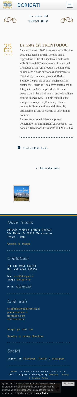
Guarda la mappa (18, 243)
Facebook (30, 358)
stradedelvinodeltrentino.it (23, 308)
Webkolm (53, 375)
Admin (14, 371)
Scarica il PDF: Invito (35, 148)
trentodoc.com (16, 315)
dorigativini (24, 279)
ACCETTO (68, 384)
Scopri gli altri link (20, 329)
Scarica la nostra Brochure (25, 336)
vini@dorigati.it (23, 276)
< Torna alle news (38, 168)
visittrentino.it (16, 319)
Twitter (42, 358)
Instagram (58, 358)
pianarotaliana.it (17, 312)
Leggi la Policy (41, 393)
